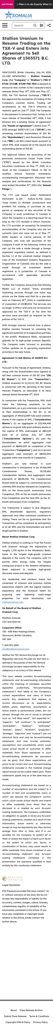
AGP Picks (7, 4)
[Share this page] (49, 25)
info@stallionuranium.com (15, 649)
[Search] (35, 25)
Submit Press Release (15, 1016)
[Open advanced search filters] (41, 25)
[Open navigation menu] (5, 25)
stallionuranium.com (12, 602)
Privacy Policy (40, 1022)
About (13, 1010)
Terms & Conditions (39, 1016)
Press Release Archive (31, 1010)
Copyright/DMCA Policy (17, 1022)
